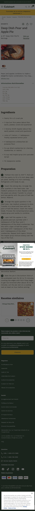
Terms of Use (12, 508)
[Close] (32, 493)
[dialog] (34, 243)
